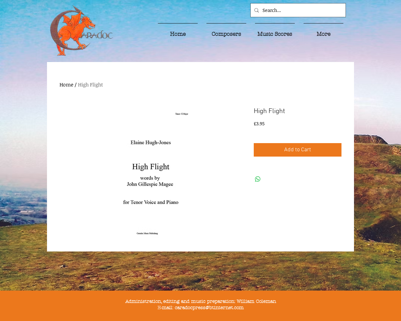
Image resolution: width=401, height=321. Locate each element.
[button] (226, 31)
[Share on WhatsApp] (258, 179)
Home (66, 84)
